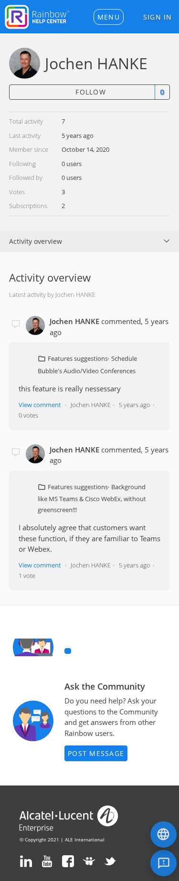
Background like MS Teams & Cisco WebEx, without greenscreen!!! (92, 498)
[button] (109, 17)
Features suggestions (78, 358)
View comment (40, 404)
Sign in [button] (157, 16)
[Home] (37, 16)
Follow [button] (90, 91)
